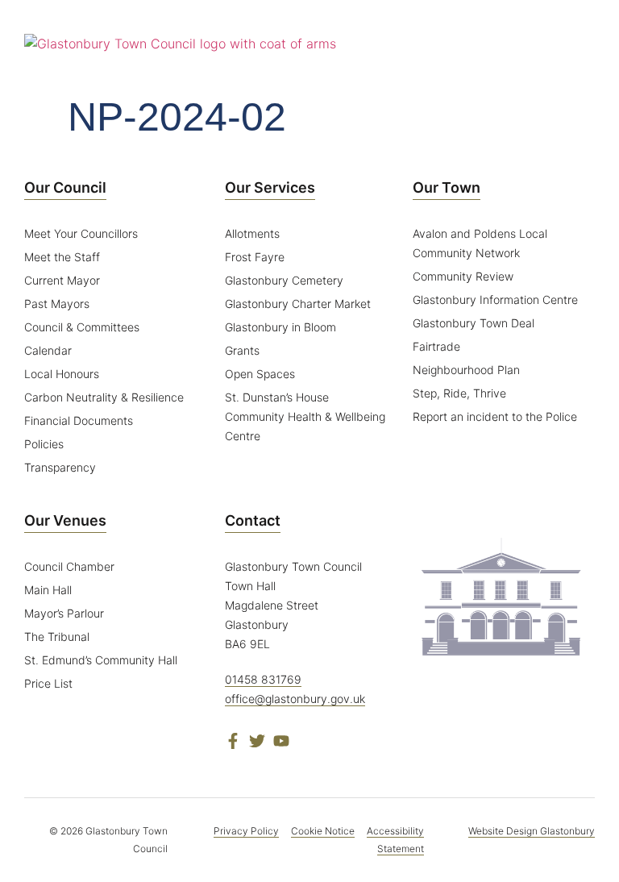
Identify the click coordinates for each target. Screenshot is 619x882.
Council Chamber (69, 566)
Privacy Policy (246, 831)
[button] (583, 44)
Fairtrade (436, 346)
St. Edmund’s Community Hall (100, 660)
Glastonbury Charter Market (298, 303)
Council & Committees (81, 327)
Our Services (270, 187)
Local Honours (61, 374)
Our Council (65, 187)
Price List (48, 683)
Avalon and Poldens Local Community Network (480, 243)
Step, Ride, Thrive (459, 393)
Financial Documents (78, 420)
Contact (252, 520)
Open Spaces (260, 374)
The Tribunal (56, 636)
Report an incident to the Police (495, 416)
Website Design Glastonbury (531, 831)
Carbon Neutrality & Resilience (104, 397)
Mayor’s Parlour (64, 613)
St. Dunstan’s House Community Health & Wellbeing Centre (305, 416)
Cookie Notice (323, 831)
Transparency (60, 467)
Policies (44, 444)
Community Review (463, 276)
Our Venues (65, 520)
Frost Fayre (255, 257)
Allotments (252, 233)
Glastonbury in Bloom (280, 327)
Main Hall (48, 590)
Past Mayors (56, 303)
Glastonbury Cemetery (284, 280)
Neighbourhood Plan (466, 370)
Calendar (48, 350)
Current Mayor (62, 280)
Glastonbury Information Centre (495, 299)
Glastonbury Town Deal (473, 323)
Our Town (446, 187)
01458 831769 (263, 679)
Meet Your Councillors (81, 233)
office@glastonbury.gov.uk (295, 698)
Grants (242, 350)
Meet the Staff (62, 257)
